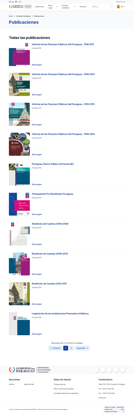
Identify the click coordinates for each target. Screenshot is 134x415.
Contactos (102, 398)
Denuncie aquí (120, 2)
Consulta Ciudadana (65, 7)
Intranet (11, 384)
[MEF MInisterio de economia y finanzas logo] (20, 7)
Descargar (37, 65)
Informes (83, 7)
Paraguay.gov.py (60, 384)
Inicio (11, 16)
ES (122, 7)
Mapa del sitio (29, 384)
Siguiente (81, 348)
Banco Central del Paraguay (64, 389)
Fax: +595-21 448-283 (107, 393)
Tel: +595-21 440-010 (106, 389)
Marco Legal (50, 7)
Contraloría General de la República (66, 393)
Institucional (39, 7)
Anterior (57, 348)
